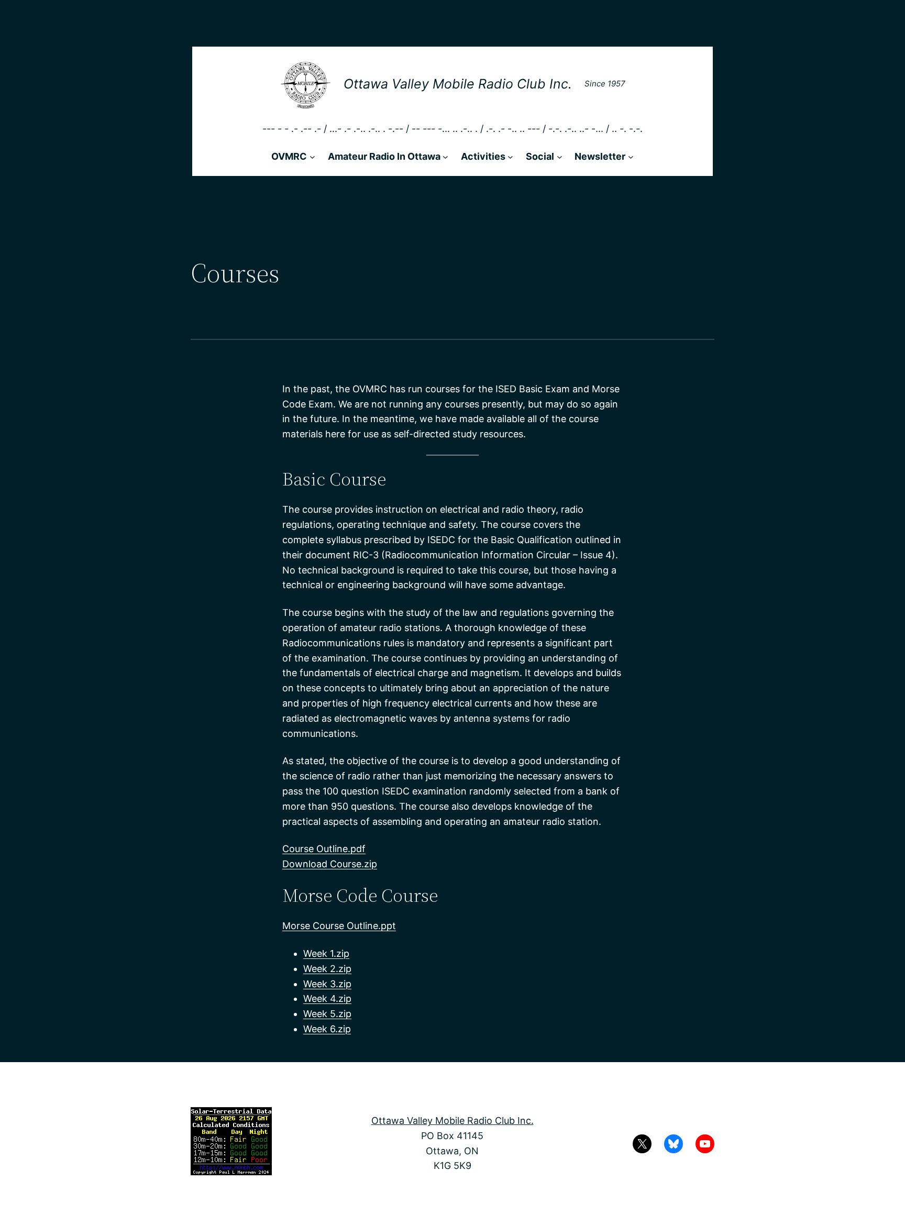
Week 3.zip (327, 983)
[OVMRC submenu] (312, 157)
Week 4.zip (327, 998)
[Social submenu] (559, 157)
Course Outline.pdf (324, 848)
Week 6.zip (327, 1028)
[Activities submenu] (510, 157)
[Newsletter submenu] (631, 157)
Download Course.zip (329, 863)
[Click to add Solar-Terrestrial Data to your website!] (231, 1171)
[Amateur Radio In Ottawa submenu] (445, 157)
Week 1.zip (326, 953)
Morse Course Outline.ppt (339, 925)
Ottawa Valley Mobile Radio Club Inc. (458, 84)
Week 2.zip (327, 968)
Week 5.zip (327, 1013)
